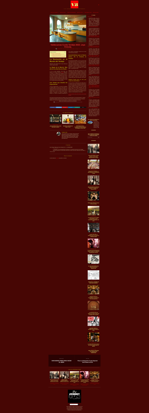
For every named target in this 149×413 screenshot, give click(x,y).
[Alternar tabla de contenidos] (64, 52)
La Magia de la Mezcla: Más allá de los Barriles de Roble (58, 54)
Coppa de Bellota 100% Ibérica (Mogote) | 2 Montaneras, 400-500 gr (94, 65)
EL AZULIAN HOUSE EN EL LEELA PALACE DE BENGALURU (93, 267)
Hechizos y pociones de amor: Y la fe (68, 126)
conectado (57, 158)
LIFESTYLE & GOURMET (54, 12)
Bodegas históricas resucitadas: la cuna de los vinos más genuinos (93, 297)
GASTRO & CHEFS (79, 12)
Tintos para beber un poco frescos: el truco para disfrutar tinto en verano (93, 156)
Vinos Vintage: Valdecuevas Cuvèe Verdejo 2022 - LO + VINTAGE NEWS (61, 147)
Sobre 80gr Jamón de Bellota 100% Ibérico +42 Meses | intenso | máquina (94, 36)
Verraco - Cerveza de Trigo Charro (93, 107)
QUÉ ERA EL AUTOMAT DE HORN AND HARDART (93, 282)
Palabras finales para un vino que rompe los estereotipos (59, 56)
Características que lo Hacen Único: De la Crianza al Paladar (58, 55)
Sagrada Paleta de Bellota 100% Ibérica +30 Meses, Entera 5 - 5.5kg (94, 56)
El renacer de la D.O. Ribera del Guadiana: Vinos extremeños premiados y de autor (93, 219)
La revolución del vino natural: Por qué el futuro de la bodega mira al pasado (93, 313)
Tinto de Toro (90, 16)
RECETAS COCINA (95, 12)
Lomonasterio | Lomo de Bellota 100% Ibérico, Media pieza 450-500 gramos (94, 46)
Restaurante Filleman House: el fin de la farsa (93, 203)
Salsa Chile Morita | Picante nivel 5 (93, 26)
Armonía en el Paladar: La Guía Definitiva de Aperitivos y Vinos (93, 172)
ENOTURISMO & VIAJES (88, 12)
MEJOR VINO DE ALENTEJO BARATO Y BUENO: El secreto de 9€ (93, 188)
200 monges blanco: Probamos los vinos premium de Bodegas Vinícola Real (80, 127)
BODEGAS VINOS (62, 12)
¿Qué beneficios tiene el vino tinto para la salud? (55, 126)
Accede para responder (52, 151)
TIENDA (94, 15)
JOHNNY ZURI (60, 48)
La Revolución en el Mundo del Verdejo (55, 53)
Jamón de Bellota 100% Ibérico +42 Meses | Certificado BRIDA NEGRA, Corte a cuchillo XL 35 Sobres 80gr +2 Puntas (94, 86)
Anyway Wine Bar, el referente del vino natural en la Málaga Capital (93, 235)
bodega (62, 72)
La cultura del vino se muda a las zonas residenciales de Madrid (93, 345)
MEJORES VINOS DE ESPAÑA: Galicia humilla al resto (93, 329)
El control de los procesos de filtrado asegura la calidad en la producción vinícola (93, 251)
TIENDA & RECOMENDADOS (71, 12)
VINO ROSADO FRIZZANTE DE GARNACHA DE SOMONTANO (93, 351)
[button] (98, 137)
